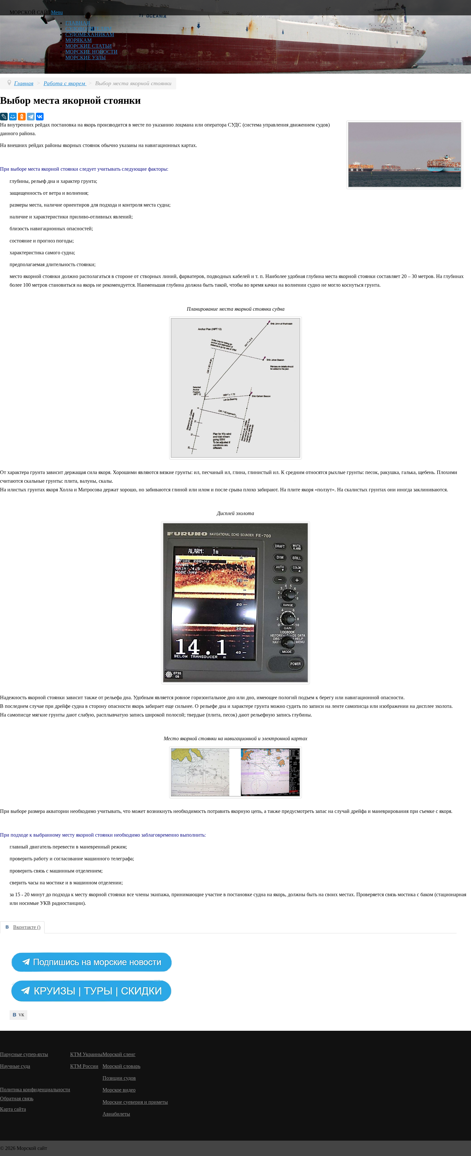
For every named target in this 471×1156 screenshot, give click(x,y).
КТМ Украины (86, 1054)
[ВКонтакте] (40, 116)
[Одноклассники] (22, 116)
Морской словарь (121, 1066)
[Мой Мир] (13, 116)
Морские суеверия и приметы (135, 1102)
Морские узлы (85, 57)
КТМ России (84, 1066)
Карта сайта (13, 1109)
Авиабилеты (116, 1114)
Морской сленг (119, 1054)
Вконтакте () (26, 927)
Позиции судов (119, 1078)
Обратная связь (16, 1098)
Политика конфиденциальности (35, 1089)
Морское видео (119, 1090)
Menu (57, 12)
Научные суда (15, 1066)
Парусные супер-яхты (24, 1054)
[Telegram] (31, 116)
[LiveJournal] (4, 116)
